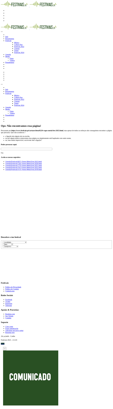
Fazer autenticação (11, 328)
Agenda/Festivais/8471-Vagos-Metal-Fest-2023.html (23, 161)
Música (16, 43)
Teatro (16, 50)
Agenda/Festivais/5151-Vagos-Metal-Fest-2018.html (23, 169)
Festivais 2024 (19, 52)
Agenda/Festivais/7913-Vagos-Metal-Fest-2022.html (23, 167)
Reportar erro (10, 332)
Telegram (8, 305)
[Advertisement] (56, 187)
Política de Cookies (12, 289)
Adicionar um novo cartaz (14, 330)
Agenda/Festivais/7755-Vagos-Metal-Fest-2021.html (23, 165)
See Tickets (9, 316)
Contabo (8, 318)
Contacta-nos (9, 291)
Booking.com (10, 314)
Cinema (17, 49)
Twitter (7, 302)
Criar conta (9, 326)
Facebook (8, 300)
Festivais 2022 (19, 47)
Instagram (8, 303)
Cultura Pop (18, 45)
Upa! (2, 344)
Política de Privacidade (13, 287)
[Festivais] (29, 6)
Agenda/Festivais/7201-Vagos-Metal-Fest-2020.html (23, 163)
